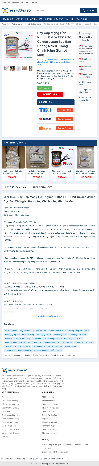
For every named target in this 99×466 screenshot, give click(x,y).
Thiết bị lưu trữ (48, 411)
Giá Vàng (43, 459)
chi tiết (42, 187)
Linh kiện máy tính (49, 422)
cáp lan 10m (41, 331)
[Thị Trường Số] (15, 370)
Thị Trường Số (62, 464)
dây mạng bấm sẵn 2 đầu (56, 338)
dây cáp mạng (11, 342)
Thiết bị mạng (17, 24)
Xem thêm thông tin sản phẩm (49, 316)
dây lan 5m (9, 338)
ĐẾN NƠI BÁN (50, 94)
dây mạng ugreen (12, 334)
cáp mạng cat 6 (11, 346)
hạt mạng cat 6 (11, 331)
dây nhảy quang (27, 331)
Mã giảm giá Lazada (10, 429)
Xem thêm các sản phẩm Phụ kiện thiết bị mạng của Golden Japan (55, 62)
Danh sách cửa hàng (10, 418)
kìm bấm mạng (28, 334)
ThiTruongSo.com (46, 464)
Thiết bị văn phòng (50, 429)
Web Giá (51, 459)
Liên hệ (34, 2)
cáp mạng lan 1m (44, 334)
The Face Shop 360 (30, 459)
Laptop (19, 19)
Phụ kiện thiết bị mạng (32, 24)
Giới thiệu (25, 2)
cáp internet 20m (56, 331)
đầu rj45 (89, 342)
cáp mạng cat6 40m (77, 334)
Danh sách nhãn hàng (11, 415)
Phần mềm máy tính (50, 408)
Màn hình (69, 19)
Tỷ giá (18, 459)
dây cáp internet (65, 342)
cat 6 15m (20, 338)
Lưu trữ (58, 19)
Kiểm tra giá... (45, 88)
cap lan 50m (24, 342)
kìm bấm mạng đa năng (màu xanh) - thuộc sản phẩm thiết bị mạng (33, 350)
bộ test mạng (70, 346)
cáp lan (79, 331)
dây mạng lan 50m (35, 338)
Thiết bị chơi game (50, 404)
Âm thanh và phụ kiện (51, 426)
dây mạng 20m (75, 338)
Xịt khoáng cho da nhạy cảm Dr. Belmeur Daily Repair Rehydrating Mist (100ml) (44, 355)
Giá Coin (59, 459)
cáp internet (25, 346)
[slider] (6, 68)
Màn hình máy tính (49, 401)
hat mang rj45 (39, 346)
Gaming (48, 19)
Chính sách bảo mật (10, 401)
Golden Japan (52, 60)
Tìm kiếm (89, 10)
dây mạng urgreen (48, 342)
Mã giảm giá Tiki (9, 426)
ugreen (35, 342)
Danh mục (16, 2)
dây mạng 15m (59, 334)
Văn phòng (81, 19)
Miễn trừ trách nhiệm (10, 408)
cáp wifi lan (79, 342)
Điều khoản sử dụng (10, 404)
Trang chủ (6, 2)
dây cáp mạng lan (54, 346)
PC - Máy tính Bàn (34, 19)
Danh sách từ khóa (10, 422)
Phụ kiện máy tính (49, 433)
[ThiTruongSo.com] (16, 10)
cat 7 (87, 331)
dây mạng (69, 331)
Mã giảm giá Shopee (10, 433)
